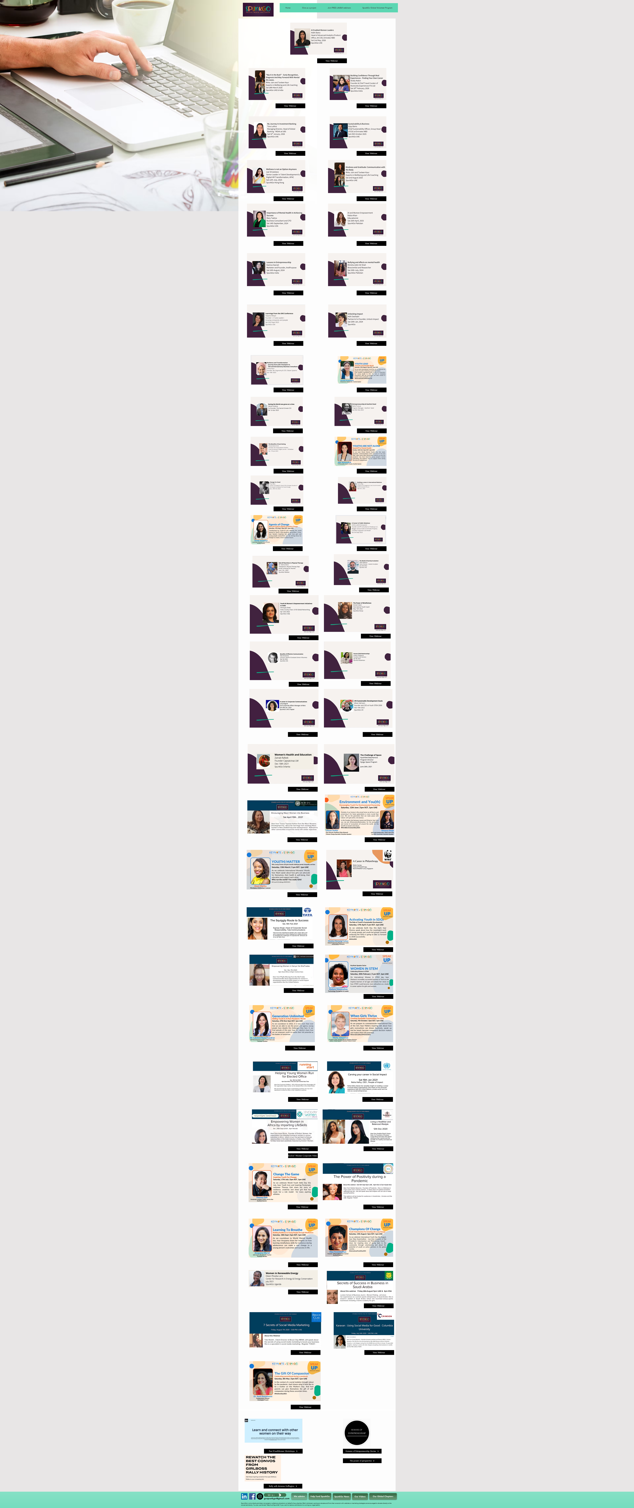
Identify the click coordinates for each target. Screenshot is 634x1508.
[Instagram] (260, 1496)
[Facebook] (252, 1496)
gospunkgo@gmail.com (276, 1498)
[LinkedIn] (244, 1496)
